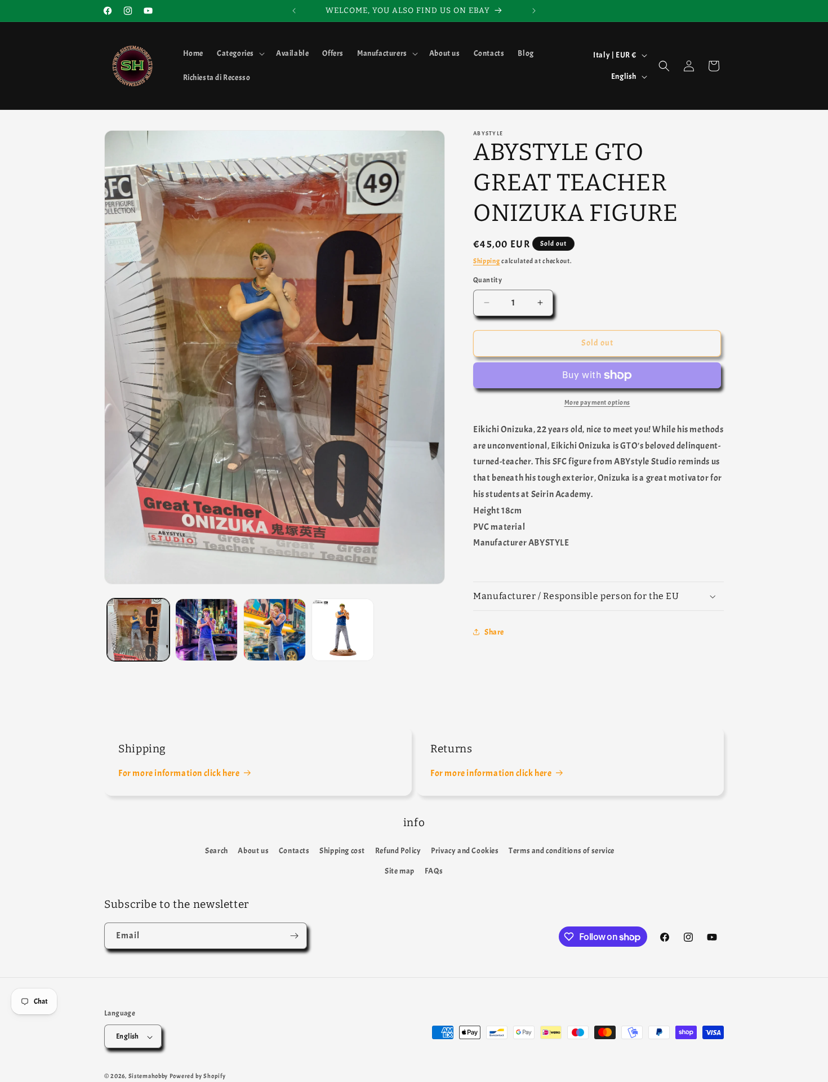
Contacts (294, 850)
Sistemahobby (148, 1076)
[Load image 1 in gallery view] (138, 629)
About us (253, 850)
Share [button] (494, 632)
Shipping (486, 260)
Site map (400, 871)
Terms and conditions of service (562, 850)
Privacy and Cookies (464, 850)
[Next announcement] (534, 10)
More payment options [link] (597, 402)
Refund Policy (398, 850)
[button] (239, 53)
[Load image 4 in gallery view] (342, 629)
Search (216, 850)
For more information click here (179, 773)
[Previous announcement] (294, 10)
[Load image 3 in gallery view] (274, 629)
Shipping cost (342, 850)
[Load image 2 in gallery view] (206, 629)
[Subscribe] (294, 936)
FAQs (434, 871)
